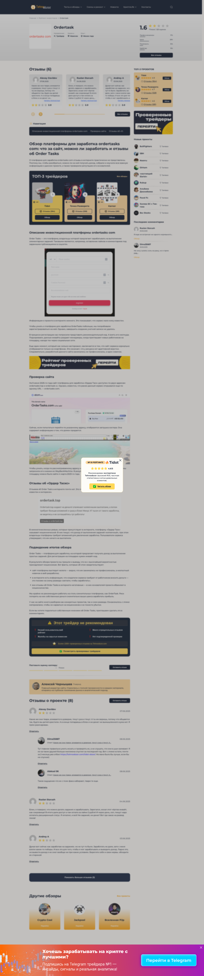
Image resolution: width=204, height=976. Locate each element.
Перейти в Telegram (168, 960)
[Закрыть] (201, 947)
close (120, 460)
